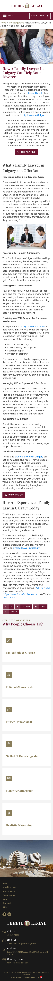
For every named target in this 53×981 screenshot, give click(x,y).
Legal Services (9, 887)
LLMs (4, 907)
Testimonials (9, 895)
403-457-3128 (28, 152)
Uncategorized (16, 22)
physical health (35, 93)
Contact (6, 903)
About (5, 883)
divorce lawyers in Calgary (29, 456)
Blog (4, 899)
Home (3, 22)
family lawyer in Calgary (33, 115)
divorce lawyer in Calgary (26, 548)
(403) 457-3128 (42, 587)
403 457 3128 (13, 935)
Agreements (8, 891)
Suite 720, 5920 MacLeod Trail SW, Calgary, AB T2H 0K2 (27, 953)
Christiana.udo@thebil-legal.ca (21, 943)
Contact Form (9, 597)
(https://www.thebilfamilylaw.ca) (19, 594)
